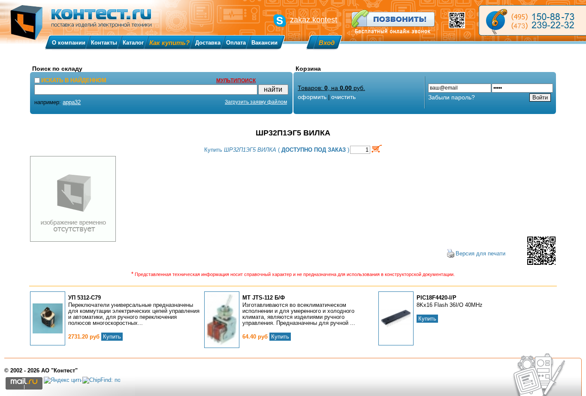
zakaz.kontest (313, 19)
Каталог (133, 42)
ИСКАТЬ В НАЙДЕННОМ (73, 80)
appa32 (72, 102)
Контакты (104, 42)
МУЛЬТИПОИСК (236, 81)
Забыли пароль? (451, 97)
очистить (343, 96)
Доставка (208, 42)
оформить (312, 96)
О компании (68, 42)
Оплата (236, 42)
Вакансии (264, 42)
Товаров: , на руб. (331, 87)
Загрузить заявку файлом (256, 102)
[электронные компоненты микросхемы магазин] (532, 20)
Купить (112, 336)
